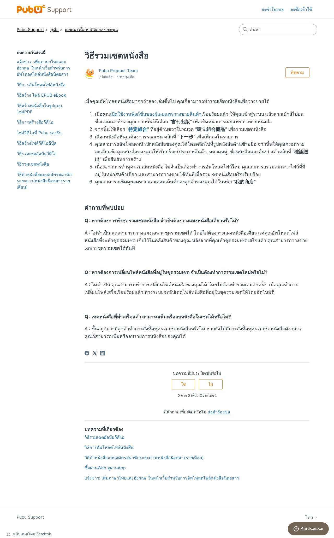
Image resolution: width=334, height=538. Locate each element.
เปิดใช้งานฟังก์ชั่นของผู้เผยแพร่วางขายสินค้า (155, 114)
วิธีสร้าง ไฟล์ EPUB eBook (41, 95)
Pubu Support (30, 29)
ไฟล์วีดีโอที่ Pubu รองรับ (39, 132)
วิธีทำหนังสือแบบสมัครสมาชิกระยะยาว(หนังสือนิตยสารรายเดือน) (44, 181)
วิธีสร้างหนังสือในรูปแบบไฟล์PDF (39, 108)
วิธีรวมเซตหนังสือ (33, 164)
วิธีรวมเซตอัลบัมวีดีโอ (37, 153)
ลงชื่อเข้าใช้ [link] (301, 9)
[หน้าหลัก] (44, 9)
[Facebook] (87, 353)
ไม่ (210, 384)
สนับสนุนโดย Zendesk (32, 534)
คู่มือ (54, 29)
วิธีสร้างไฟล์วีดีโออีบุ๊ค (37, 143)
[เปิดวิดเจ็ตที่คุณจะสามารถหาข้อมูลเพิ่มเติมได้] (308, 528)
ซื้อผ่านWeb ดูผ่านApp (105, 467)
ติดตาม (297, 72)
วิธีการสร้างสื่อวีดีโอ (35, 122)
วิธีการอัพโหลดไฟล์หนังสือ (41, 84)
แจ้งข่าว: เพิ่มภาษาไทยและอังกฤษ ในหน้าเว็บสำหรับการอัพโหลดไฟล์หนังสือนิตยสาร (43, 68)
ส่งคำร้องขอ (272, 9)
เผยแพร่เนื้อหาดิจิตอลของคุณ (91, 29)
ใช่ (183, 384)
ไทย (310, 517)
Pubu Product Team (118, 70)
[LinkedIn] (102, 353)
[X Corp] (94, 353)
